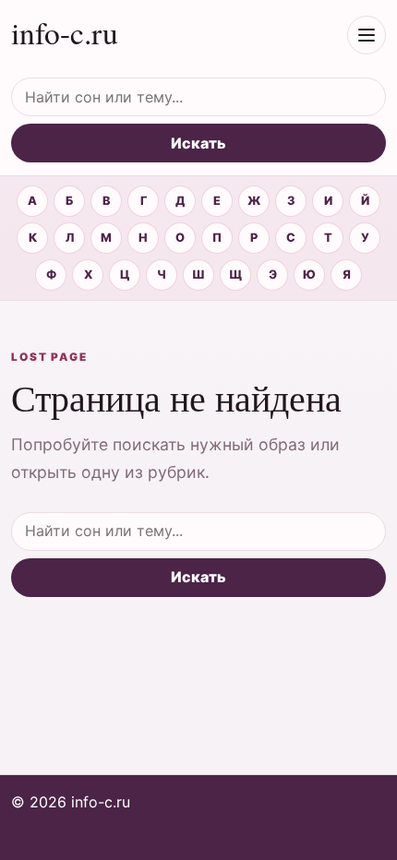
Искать (198, 143)
